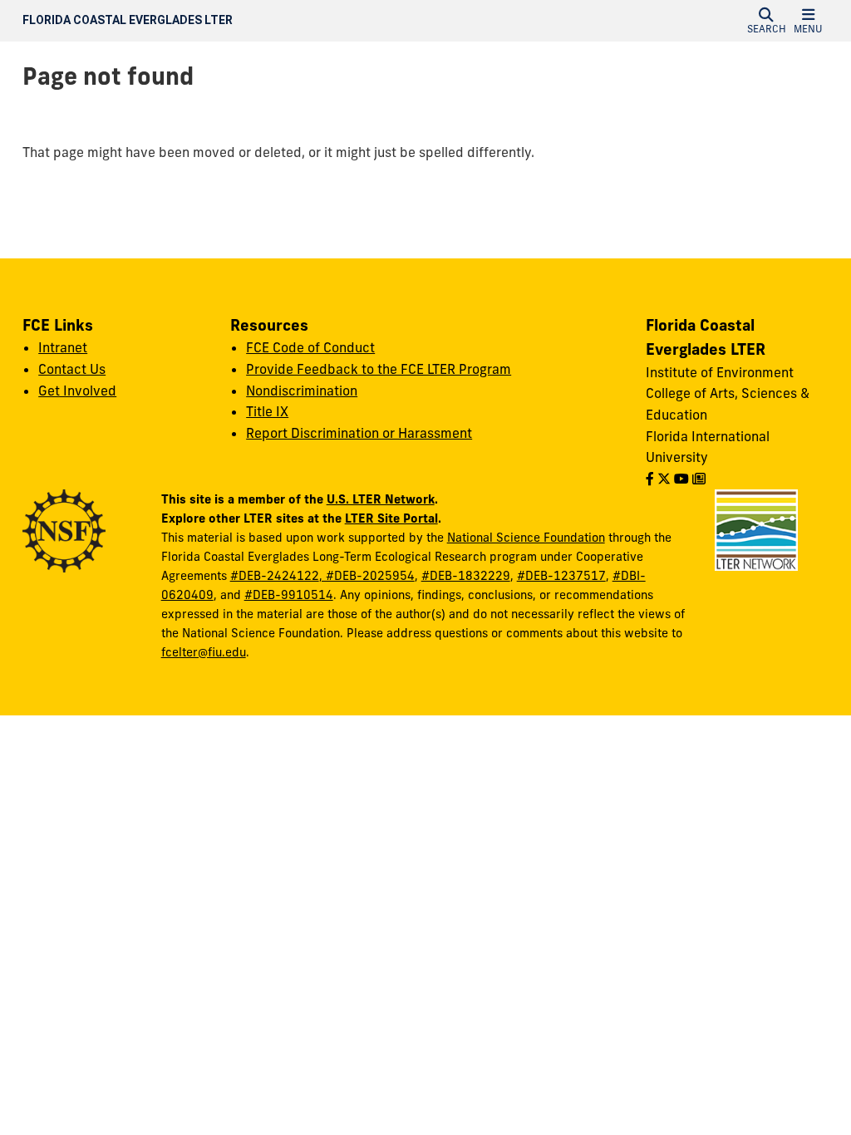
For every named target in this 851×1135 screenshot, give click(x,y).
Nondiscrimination (301, 390)
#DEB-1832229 (465, 575)
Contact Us (72, 369)
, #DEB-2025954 (367, 575)
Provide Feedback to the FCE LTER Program (378, 369)
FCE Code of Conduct (310, 347)
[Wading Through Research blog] (699, 478)
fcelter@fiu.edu (203, 652)
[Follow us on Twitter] (664, 478)
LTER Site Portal (391, 518)
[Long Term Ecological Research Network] (756, 529)
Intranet (62, 347)
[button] (766, 21)
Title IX (267, 411)
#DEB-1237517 (561, 575)
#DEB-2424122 (274, 575)
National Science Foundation (526, 537)
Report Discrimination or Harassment (359, 433)
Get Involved (77, 390)
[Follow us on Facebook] (650, 478)
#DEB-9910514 (288, 594)
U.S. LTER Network (381, 499)
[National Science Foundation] (64, 530)
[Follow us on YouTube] (681, 478)
